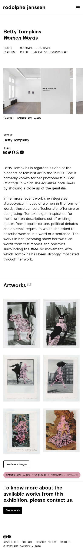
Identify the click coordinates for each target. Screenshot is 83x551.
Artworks (57, 474)
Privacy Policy (46, 542)
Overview (40, 474)
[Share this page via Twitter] (9, 153)
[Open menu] (77, 7)
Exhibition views (18, 474)
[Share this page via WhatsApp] (17, 153)
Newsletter (10, 542)
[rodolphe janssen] (24, 7)
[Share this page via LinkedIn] (22, 153)
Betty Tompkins (16, 140)
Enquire (72, 474)
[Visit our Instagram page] (5, 537)
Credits (65, 542)
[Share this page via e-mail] (5, 153)
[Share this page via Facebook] (13, 153)
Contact (27, 542)
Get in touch (13, 510)
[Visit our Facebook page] (9, 537)
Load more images (16, 464)
